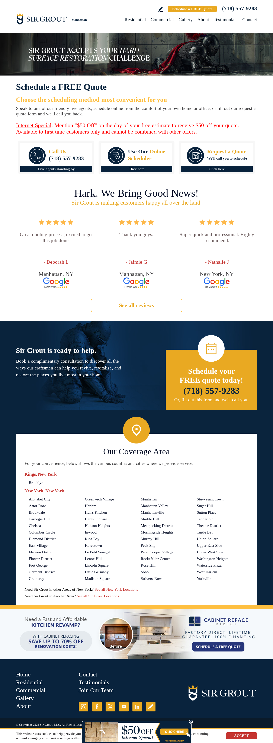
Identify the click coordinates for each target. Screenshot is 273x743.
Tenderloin (205, 519)
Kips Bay (92, 539)
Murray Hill (150, 539)
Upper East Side (209, 545)
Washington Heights (212, 559)
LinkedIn (137, 706)
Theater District (209, 525)
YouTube (124, 706)
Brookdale (37, 512)
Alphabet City (40, 499)
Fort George (38, 565)
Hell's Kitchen (96, 512)
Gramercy (36, 578)
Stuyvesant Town (210, 499)
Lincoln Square (97, 565)
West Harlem (207, 572)
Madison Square (97, 578)
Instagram (83, 706)
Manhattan (149, 499)
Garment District (42, 572)
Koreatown (93, 545)
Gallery (186, 19)
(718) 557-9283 (239, 8)
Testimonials (226, 19)
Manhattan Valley (154, 506)
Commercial (162, 19)
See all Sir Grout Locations (98, 596)
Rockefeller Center (155, 559)
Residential (135, 19)
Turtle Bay (205, 532)
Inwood (91, 532)
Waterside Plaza (209, 565)
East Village (38, 545)
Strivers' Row (151, 578)
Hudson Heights (97, 525)
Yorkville (204, 578)
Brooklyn (36, 482)
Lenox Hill (93, 559)
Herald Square (96, 519)
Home (23, 674)
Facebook (97, 706)
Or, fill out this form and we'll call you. (211, 399)
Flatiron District (41, 552)
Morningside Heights (157, 532)
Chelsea (35, 525)
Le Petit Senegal (97, 552)
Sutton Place (206, 512)
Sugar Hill (205, 506)
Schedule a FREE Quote (192, 9)
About (203, 19)
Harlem (90, 506)
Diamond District (42, 539)
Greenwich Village (99, 499)
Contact (249, 19)
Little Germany (97, 572)
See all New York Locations (116, 589)
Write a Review (160, 9)
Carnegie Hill (39, 519)
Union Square (207, 539)
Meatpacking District (157, 525)
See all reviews (136, 305)
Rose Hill (148, 565)
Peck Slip (148, 545)
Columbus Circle (42, 532)
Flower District (40, 559)
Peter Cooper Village (157, 552)
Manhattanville (152, 512)
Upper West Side (210, 552)
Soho (145, 572)
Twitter (110, 706)
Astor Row (37, 506)
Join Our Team (96, 690)
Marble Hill (150, 519)
